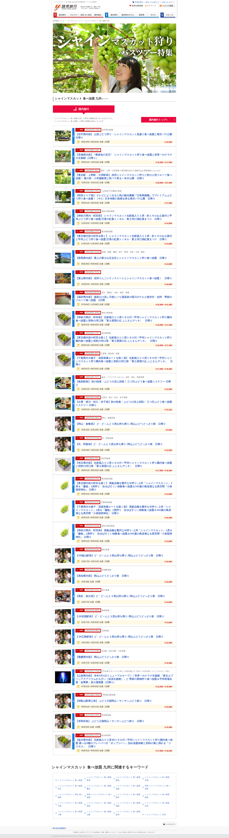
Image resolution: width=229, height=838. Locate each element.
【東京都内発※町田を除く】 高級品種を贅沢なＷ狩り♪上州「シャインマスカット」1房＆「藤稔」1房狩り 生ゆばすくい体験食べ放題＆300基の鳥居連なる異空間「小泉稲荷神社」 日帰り (124, 486)
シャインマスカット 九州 (155, 814)
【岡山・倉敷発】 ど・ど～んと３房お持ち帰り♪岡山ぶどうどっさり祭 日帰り (121, 423)
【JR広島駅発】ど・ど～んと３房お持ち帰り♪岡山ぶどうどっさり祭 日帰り (119, 636)
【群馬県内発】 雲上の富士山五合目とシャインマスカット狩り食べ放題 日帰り (121, 258)
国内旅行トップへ (158, 119)
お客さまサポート (168, 2)
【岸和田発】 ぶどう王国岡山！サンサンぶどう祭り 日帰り (110, 721)
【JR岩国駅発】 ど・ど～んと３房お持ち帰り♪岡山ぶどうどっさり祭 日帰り (120, 616)
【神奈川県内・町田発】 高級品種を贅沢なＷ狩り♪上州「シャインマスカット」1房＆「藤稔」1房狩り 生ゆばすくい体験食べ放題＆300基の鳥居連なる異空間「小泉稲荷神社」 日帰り (124, 533)
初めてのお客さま (152, 2)
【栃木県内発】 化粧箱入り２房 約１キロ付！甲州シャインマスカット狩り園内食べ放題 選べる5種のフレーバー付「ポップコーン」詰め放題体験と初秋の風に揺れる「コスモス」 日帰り (124, 743)
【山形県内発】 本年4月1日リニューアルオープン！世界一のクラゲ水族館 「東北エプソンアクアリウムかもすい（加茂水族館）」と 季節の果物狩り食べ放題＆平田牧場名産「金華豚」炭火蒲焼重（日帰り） (124, 679)
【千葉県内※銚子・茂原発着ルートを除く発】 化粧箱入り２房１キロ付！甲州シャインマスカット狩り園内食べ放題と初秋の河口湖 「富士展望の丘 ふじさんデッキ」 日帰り (124, 361)
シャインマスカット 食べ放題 (70, 780)
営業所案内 (139, 2)
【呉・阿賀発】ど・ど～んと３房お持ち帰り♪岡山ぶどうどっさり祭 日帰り (119, 444)
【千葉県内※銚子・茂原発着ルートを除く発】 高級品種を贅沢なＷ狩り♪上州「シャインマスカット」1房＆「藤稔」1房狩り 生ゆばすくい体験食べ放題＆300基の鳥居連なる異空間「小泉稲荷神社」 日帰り (123, 510)
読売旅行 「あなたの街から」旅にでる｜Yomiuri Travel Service (77, 7)
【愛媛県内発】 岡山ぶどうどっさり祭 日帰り (102, 657)
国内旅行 (83, 109)
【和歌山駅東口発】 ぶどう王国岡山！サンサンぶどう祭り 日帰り (114, 700)
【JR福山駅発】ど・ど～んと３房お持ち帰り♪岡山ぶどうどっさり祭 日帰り (119, 555)
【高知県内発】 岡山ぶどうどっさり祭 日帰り (102, 575)
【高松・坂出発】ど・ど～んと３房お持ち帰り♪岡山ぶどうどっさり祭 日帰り (120, 596)
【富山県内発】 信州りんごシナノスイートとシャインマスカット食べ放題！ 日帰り (124, 278)
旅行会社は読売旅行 (59, 828)
